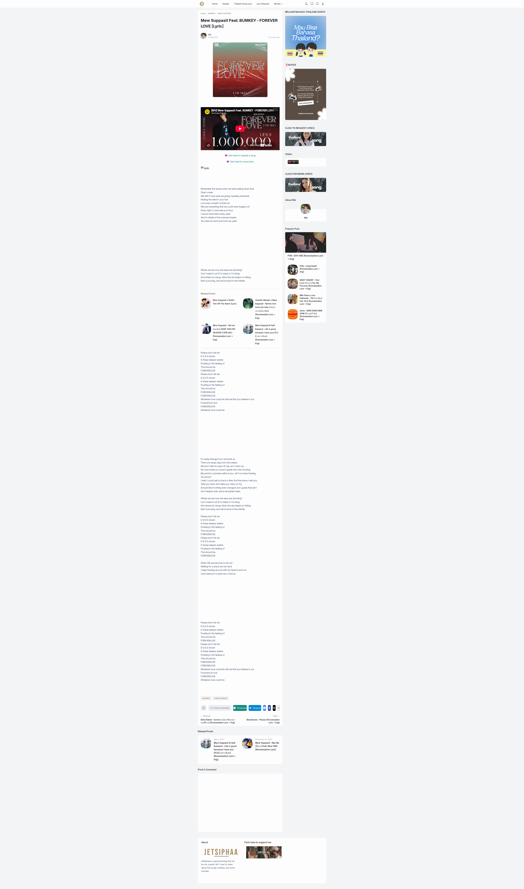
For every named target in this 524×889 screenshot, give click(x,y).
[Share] (279, 708)
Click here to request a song (242, 155)
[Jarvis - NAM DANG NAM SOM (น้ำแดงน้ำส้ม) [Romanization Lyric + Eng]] (293, 318)
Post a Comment (221, 708)
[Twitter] (274, 708)
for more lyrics (242, 161)
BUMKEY (207, 698)
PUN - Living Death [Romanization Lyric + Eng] (310, 269)
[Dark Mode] (306, 3)
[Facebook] (269, 708)
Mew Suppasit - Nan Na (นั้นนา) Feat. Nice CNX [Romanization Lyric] (267, 746)
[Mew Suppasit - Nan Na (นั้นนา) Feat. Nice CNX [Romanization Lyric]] (247, 747)
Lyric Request (263, 4)
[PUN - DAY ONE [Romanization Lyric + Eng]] (305, 252)
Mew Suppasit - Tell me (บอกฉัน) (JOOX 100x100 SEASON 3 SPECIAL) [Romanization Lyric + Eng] (224, 332)
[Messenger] (264, 708)
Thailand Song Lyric (243, 4)
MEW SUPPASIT (221, 698)
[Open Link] (322, 3)
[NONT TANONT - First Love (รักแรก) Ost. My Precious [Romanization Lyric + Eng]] (293, 288)
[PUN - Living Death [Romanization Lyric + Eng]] (293, 274)
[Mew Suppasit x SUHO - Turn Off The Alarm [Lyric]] (206, 308)
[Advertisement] (240, 246)
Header (225, 4)
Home (215, 4)
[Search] (317, 3)
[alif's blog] (202, 4)
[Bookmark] (203, 708)
